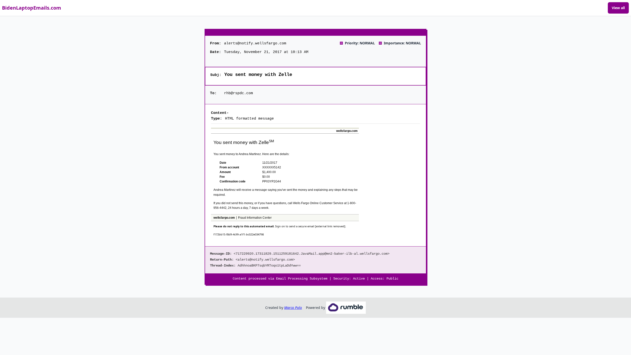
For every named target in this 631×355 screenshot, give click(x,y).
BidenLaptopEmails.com (31, 7)
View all (618, 7)
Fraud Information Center (255, 217)
